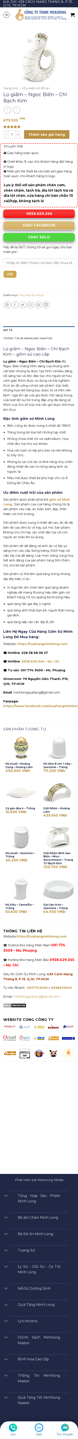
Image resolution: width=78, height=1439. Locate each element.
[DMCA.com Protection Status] (14, 1005)
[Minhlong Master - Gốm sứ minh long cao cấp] (40, 15)
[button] (6, 15)
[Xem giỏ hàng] (72, 15)
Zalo (39, 1434)
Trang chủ (10, 88)
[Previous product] (16, 110)
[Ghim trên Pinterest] (38, 304)
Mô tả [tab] (8, 330)
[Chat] (65, 1427)
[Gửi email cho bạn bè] (30, 304)
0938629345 (61, 988)
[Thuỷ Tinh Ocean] (24, 1038)
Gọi (12, 1434)
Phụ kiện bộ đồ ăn (35, 88)
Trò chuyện (65, 1434)
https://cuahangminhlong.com (42, 644)
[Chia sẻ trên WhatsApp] (7, 304)
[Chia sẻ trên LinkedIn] (46, 304)
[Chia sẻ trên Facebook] (15, 304)
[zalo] (39, 1427)
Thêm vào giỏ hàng (46, 135)
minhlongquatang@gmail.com (36, 996)
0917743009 (37, 988)
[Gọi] (13, 1427)
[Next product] (7, 110)
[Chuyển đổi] (6, 1196)
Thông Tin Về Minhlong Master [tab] (27, 338)
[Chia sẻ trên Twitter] (22, 304)
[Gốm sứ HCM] (39, 1038)
